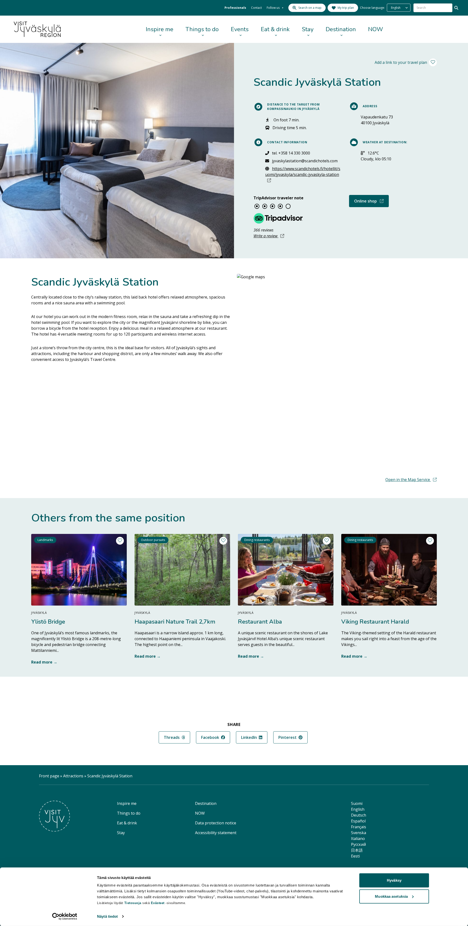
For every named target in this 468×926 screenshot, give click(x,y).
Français (358, 827)
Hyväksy (394, 880)
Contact (256, 8)
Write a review (269, 236)
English (357, 809)
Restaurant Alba (260, 622)
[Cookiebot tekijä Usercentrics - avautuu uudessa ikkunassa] (64, 916)
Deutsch (358, 815)
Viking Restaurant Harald (375, 622)
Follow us (273, 8)
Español (358, 821)
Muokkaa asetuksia (391, 896)
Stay (307, 29)
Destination (341, 29)
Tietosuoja (132, 903)
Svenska (358, 832)
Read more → (44, 662)
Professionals (235, 8)
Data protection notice (215, 823)
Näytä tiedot (107, 916)
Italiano (358, 838)
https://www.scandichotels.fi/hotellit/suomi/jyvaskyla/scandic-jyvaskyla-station (302, 174)
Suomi (356, 803)
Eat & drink (275, 29)
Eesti (355, 856)
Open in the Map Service (411, 479)
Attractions (73, 776)
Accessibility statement (215, 832)
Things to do (202, 29)
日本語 (357, 850)
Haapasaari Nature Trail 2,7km (175, 622)
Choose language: (372, 8)
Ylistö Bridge (48, 622)
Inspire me (159, 29)
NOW (375, 29)
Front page (49, 776)
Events (240, 29)
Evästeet (158, 903)
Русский (358, 844)
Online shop (371, 201)
